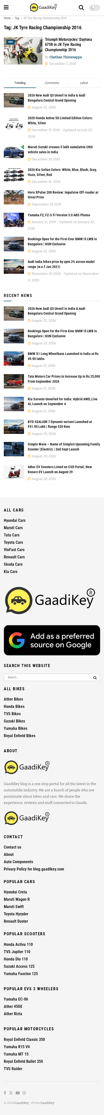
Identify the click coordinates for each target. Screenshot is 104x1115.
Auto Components (18, 861)
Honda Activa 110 (18, 944)
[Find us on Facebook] (5, 1093)
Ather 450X (13, 1006)
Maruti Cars (13, 527)
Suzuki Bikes (14, 721)
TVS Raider (13, 1068)
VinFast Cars (14, 549)
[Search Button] (81, 7)
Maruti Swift (14, 906)
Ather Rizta (13, 1013)
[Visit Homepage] (44, 8)
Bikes (10, 42)
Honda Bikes (14, 706)
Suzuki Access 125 (19, 966)
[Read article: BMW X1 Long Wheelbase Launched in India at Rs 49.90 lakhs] (14, 358)
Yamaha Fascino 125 (21, 973)
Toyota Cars (13, 542)
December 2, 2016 (62, 64)
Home (7, 18)
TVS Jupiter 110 (17, 951)
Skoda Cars (13, 564)
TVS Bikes (12, 713)
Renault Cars (14, 557)
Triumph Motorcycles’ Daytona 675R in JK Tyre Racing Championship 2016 (68, 44)
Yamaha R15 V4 (17, 1046)
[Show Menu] (6, 7)
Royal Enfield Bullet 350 (23, 1061)
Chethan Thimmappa (65, 57)
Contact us (12, 847)
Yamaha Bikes (15, 728)
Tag (17, 18)
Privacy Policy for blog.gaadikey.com (34, 869)
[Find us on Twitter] (11, 1093)
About (9, 854)
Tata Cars (11, 535)
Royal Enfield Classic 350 (24, 1039)
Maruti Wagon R (17, 899)
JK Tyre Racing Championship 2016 (45, 18)
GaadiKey (22, 1103)
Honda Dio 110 (16, 959)
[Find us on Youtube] (18, 1093)
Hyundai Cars (14, 520)
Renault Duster (16, 921)
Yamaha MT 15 (16, 1054)
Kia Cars (10, 571)
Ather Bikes (13, 699)
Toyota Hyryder (16, 914)
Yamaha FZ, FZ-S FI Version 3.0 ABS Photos (59, 215)
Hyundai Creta (15, 892)
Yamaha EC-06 (16, 999)
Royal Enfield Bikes (19, 735)
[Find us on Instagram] (24, 1093)
